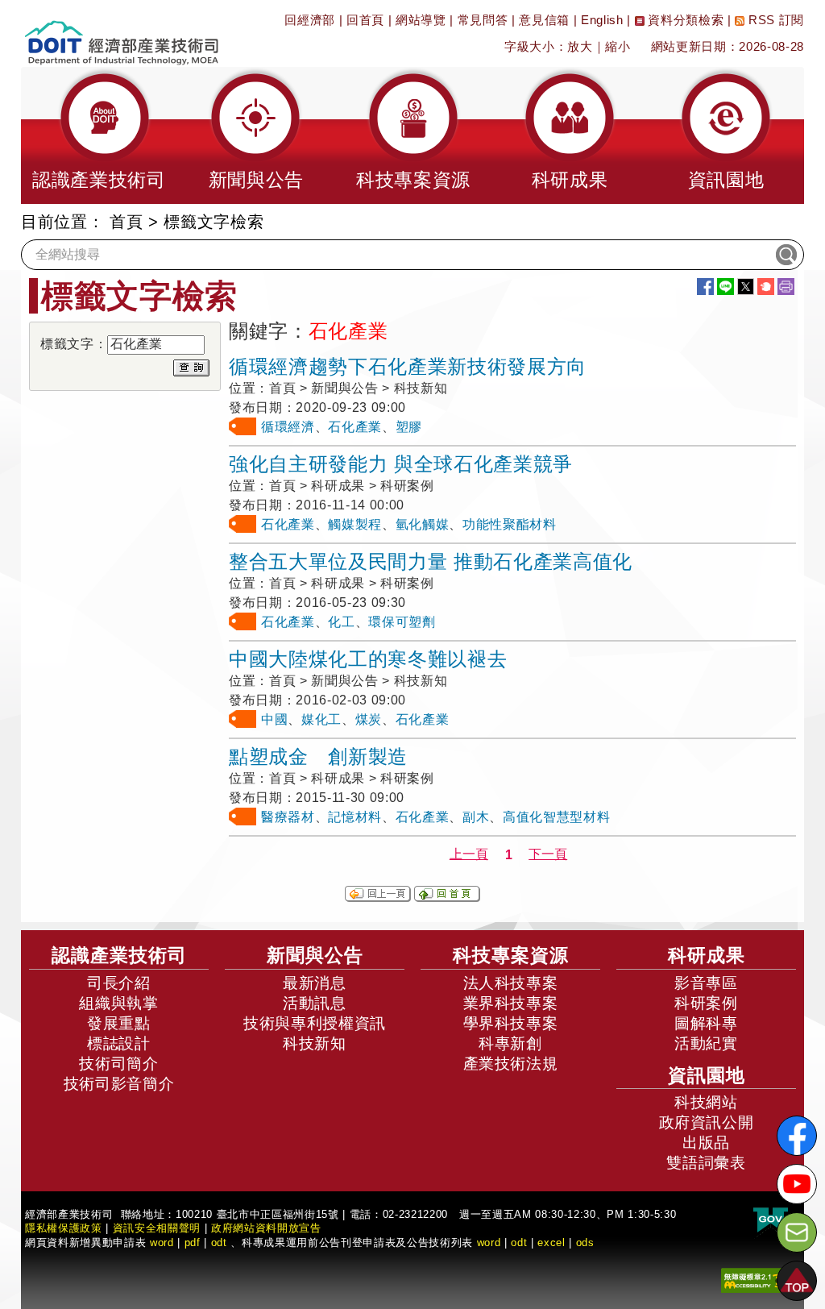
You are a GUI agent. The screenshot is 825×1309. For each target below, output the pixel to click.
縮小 (617, 46)
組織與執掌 (118, 1003)
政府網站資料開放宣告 (266, 1228)
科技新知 (314, 1043)
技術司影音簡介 (119, 1083)
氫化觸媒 (423, 524)
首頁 (126, 222)
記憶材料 (355, 817)
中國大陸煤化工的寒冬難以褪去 (368, 659)
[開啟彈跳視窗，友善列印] (786, 286)
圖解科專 (706, 1023)
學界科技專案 (510, 1023)
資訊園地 (706, 1075)
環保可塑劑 (401, 622)
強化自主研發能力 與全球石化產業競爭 (401, 464)
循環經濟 (288, 427)
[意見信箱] (797, 1232)
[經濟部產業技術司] (121, 32)
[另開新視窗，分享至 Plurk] (766, 286)
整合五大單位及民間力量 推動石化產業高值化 (430, 561)
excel (551, 1242)
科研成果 (706, 955)
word (489, 1242)
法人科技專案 (510, 982)
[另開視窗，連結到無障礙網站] (756, 1279)
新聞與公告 (315, 955)
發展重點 (119, 1023)
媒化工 (321, 719)
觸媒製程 (355, 524)
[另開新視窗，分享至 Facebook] (705, 286)
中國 (274, 719)
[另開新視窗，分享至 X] (746, 286)
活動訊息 (314, 1003)
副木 (475, 817)
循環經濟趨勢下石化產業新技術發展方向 (408, 366)
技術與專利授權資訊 (314, 1023)
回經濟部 (309, 20)
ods (585, 1242)
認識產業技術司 (119, 955)
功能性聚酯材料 (509, 524)
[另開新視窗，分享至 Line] (725, 286)
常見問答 (483, 20)
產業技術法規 (510, 1063)
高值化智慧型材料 (556, 817)
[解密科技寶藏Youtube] (797, 1184)
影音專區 (706, 982)
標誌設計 (119, 1043)
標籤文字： (73, 344)
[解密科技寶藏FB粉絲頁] (797, 1136)
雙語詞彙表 (705, 1162)
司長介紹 (119, 982)
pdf (192, 1242)
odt (219, 1242)
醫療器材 (288, 817)
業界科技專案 (510, 1003)
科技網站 (706, 1102)
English (602, 20)
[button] (99, 135)
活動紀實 (706, 1043)
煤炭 (368, 719)
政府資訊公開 (706, 1122)
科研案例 (706, 1003)
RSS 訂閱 (774, 20)
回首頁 (365, 20)
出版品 (706, 1142)
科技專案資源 (511, 955)
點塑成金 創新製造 (318, 756)
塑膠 (409, 427)
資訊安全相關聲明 (157, 1228)
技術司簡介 (118, 1063)
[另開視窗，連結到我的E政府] (770, 1221)
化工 (341, 622)
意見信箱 (544, 20)
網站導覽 (421, 20)
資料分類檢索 (684, 20)
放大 (579, 46)
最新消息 (314, 982)
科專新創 (510, 1043)
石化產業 (355, 427)
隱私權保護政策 (63, 1228)
